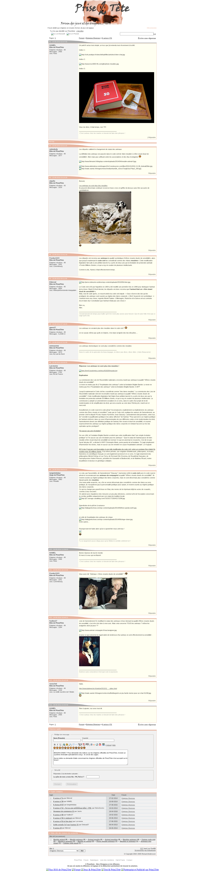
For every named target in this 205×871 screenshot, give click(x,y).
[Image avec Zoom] (70, 744)
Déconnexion (152, 28)
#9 (50, 469)
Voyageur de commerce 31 (63, 811)
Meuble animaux (76, 839)
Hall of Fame (120, 860)
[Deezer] (94, 744)
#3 (50, 177)
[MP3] (97, 745)
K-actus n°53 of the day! (62, 821)
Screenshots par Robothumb (145, 850)
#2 (50, 146)
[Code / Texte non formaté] (76, 744)
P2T (141, 848)
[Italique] (57, 744)
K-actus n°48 (58, 815)
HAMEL (52, 45)
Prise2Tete (78, 860)
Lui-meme (53, 366)
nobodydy (53, 149)
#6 (50, 324)
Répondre (152, 137)
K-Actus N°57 (58, 805)
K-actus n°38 (58, 801)
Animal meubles (111, 839)
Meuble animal (59, 839)
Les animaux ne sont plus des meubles (93, 185)
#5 (50, 278)
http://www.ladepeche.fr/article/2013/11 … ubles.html (98, 688)
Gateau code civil (148, 839)
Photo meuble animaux (105, 841)
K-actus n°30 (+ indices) (62, 818)
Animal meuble (94, 839)
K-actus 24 (57, 828)
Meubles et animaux (128, 841)
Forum (81, 38)
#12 (50, 617)
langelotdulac (55, 473)
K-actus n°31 (107, 38)
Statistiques (94, 860)
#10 (50, 549)
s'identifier (79, 31)
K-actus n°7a (58, 798)
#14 (50, 705)
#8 (50, 362)
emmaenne (54, 346)
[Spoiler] (87, 744)
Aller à (51, 848)
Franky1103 (54, 258)
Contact (129, 860)
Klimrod (52, 282)
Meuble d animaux (65, 841)
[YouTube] (100, 744)
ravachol (53, 684)
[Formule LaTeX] (80, 744)
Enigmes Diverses (93, 38)
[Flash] (91, 744)
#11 (50, 570)
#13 (50, 680)
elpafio (52, 181)
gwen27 (52, 328)
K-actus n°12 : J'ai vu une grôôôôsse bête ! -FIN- (72, 808)
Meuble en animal (84, 841)
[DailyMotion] (103, 744)
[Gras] (54, 744)
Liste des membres (107, 860)
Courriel (85, 738)
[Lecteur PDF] (84, 744)
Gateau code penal (70, 843)
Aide (114, 745)
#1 (50, 42)
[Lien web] (64, 744)
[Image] (67, 744)
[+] (155, 34)
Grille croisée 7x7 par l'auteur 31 (65, 825)
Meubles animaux (130, 839)
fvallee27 (53, 621)
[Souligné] (60, 744)
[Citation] (73, 744)
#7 (50, 342)
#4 (50, 254)
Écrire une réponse (147, 38)
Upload (108, 745)
